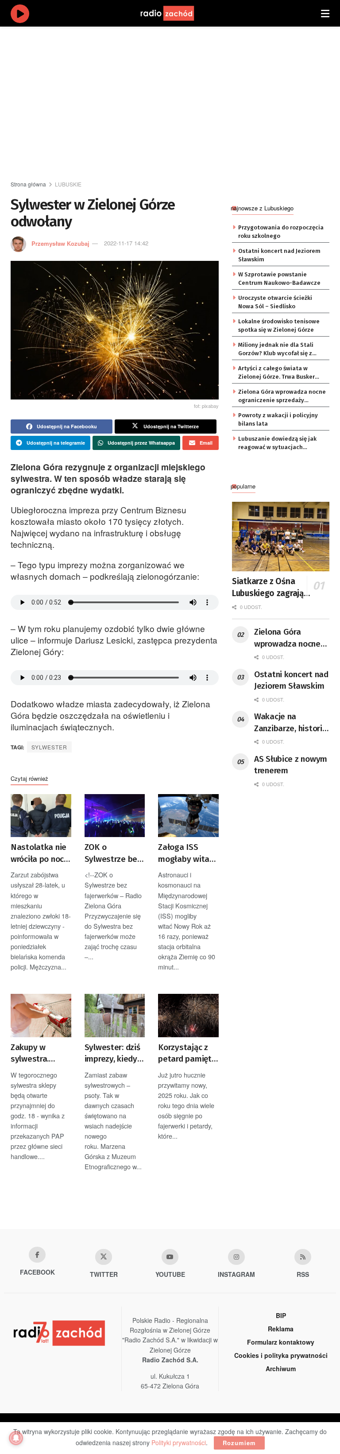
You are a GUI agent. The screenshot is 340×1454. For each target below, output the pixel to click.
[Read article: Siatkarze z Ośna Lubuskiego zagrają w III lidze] (280, 536)
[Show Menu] (325, 13)
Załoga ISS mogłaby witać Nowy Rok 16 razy (185, 853)
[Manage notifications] (16, 1438)
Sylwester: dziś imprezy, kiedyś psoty (113, 1053)
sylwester (49, 747)
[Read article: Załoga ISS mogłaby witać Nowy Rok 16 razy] (188, 816)
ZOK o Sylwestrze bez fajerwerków (113, 853)
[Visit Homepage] (175, 13)
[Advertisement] (175, 102)
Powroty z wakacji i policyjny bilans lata (278, 419)
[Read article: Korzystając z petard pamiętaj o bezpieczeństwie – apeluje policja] (188, 1015)
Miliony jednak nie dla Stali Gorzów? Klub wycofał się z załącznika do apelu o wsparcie (281, 349)
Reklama (281, 1328)
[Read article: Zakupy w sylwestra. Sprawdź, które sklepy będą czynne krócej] (41, 1015)
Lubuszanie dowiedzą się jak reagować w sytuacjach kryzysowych (277, 443)
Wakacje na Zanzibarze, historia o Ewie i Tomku (290, 722)
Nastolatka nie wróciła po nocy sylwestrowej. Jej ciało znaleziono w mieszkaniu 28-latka (39, 853)
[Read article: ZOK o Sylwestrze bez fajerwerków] (115, 816)
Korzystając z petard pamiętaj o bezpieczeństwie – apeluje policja (188, 1053)
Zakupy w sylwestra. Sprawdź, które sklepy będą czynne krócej (38, 1053)
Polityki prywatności (178, 1442)
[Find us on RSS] (302, 1257)
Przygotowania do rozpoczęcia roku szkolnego (281, 231)
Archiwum (281, 1368)
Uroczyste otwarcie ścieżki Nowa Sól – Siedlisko (275, 302)
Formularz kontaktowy (280, 1342)
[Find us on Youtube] (170, 1257)
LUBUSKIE (68, 184)
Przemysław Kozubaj (60, 243)
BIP (281, 1315)
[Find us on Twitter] (103, 1257)
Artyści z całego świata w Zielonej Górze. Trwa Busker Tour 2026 (276, 373)
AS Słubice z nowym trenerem (290, 765)
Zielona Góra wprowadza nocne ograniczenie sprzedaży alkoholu (282, 396)
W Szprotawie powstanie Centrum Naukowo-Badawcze (279, 278)
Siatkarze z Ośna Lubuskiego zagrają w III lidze (272, 587)
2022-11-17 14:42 (126, 243)
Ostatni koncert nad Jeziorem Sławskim (279, 255)
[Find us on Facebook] (37, 1255)
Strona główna (28, 184)
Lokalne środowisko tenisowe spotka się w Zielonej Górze (279, 325)
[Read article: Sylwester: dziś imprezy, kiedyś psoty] (115, 1015)
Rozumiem (239, 1442)
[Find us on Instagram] (236, 1257)
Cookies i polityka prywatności (281, 1355)
